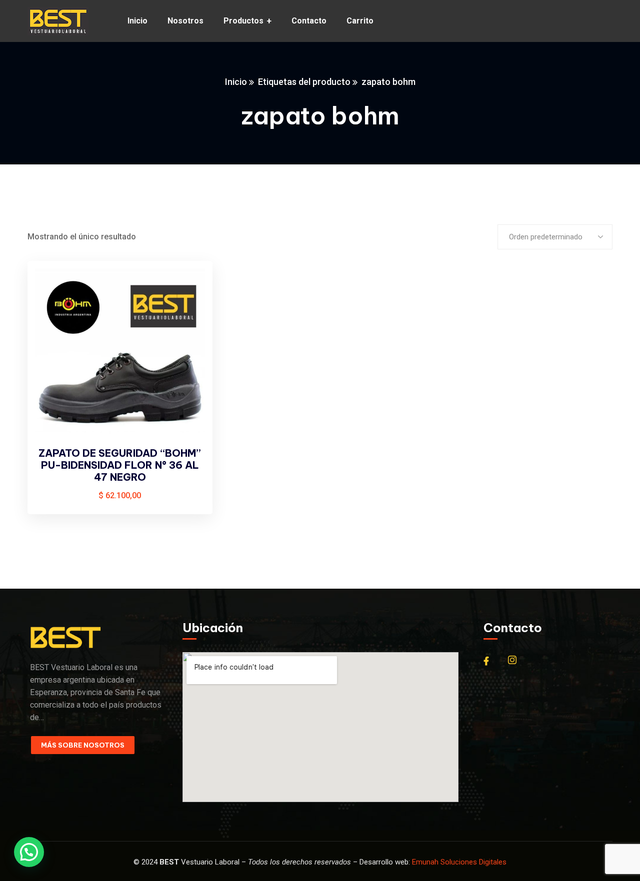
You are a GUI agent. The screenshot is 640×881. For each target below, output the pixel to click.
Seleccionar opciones (188, 287)
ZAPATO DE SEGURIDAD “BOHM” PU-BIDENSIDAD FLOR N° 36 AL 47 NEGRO (119, 465)
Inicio (236, 81)
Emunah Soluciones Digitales (459, 862)
